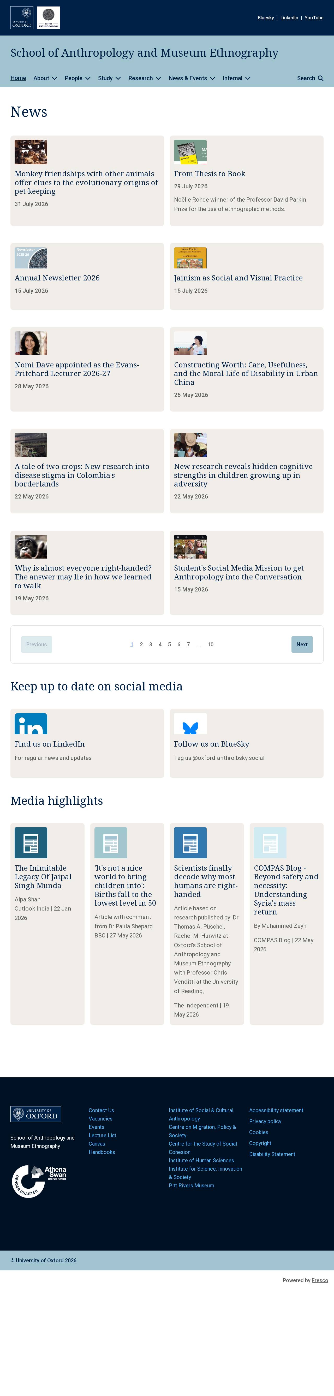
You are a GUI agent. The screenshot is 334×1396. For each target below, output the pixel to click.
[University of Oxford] (21, 17)
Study (105, 78)
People (73, 78)
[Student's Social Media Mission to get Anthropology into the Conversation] (247, 573)
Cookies (258, 1132)
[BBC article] (127, 924)
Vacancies (100, 1119)
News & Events (188, 78)
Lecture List (102, 1135)
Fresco (320, 1280)
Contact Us (101, 1110)
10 (210, 644)
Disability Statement (272, 1154)
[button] (308, 78)
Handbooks (102, 1152)
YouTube (314, 17)
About (41, 78)
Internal (232, 78)
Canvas (97, 1144)
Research (140, 78)
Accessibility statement (276, 1110)
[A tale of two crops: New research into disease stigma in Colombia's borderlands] (87, 471)
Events (96, 1127)
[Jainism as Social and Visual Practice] (247, 276)
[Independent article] (207, 924)
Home (18, 78)
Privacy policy (265, 1121)
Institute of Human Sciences (202, 1160)
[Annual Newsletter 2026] (87, 276)
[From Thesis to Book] (247, 181)
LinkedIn (289, 17)
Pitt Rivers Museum (191, 1185)
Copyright (260, 1143)
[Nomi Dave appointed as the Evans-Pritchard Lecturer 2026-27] (87, 369)
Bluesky (266, 17)
